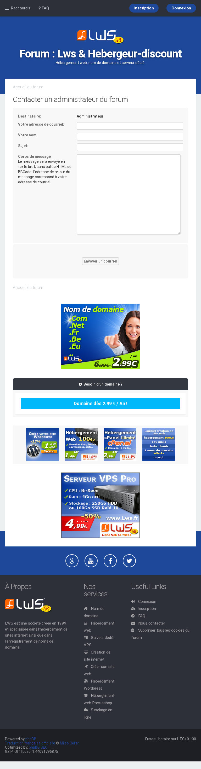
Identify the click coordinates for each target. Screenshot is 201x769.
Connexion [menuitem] (181, 8)
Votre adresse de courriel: (41, 124)
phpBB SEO (38, 747)
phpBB (30, 739)
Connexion (147, 601)
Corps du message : (35, 156)
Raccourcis (20, 8)
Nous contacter (151, 623)
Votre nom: (27, 135)
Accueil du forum (28, 87)
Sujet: (23, 146)
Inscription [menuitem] (144, 8)
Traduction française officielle (30, 743)
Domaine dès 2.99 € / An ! (100, 403)
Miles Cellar (69, 743)
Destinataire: (29, 116)
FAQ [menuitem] (45, 8)
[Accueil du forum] (100, 37)
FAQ (141, 616)
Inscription (147, 608)
